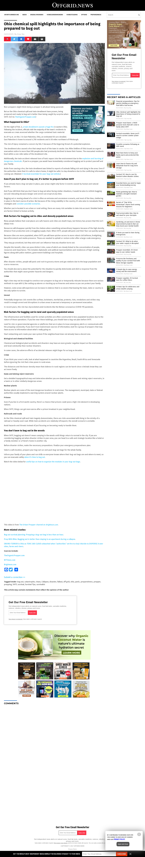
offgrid (84, 14)
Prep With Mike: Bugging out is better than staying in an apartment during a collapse (39, 539)
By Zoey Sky (127, 108)
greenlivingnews (36, 14)
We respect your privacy (61, 843)
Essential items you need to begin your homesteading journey (128, 184)
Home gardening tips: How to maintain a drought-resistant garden (126, 194)
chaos (38, 582)
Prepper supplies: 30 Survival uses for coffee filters (127, 279)
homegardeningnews (55, 14)
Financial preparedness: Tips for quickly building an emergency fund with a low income (127, 103)
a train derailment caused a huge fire (38, 127)
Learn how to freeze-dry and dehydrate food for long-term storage (127, 166)
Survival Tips (30, 584)
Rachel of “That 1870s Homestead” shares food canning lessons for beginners (128, 204)
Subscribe (121, 854)
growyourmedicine (11, 14)
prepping (8, 584)
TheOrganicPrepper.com (25, 117)
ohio (72, 582)
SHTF (15, 584)
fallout (60, 582)
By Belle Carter (128, 209)
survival (21, 584)
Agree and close (123, 844)
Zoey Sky (20, 34)
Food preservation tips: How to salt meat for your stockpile (127, 214)
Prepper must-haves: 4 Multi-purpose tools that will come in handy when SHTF (127, 125)
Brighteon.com (10, 564)
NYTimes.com (9, 560)
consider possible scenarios (28, 204)
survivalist (40, 584)
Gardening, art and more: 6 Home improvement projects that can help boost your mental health (128, 224)
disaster (53, 582)
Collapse (45, 582)
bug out (20, 582)
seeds (24, 14)
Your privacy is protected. (16, 619)
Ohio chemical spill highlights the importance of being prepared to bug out (128, 114)
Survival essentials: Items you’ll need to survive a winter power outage (127, 136)
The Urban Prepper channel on (38, 525)
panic (77, 582)
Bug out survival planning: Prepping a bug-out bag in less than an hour (33, 535)
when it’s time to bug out (34, 457)
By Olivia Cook (128, 129)
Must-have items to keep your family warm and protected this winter (127, 155)
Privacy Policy (72, 849)
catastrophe (29, 582)
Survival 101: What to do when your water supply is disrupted (127, 242)
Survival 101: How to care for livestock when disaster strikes (127, 175)
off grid (66, 582)
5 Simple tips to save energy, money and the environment (126, 270)
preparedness (96, 14)
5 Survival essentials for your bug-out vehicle (41, 174)
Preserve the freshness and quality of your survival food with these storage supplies (128, 261)
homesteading (72, 14)
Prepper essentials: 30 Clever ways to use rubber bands (127, 251)
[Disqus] (54, 735)
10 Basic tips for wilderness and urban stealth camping (127, 288)
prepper (97, 582)
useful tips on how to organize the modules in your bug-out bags (53, 462)
